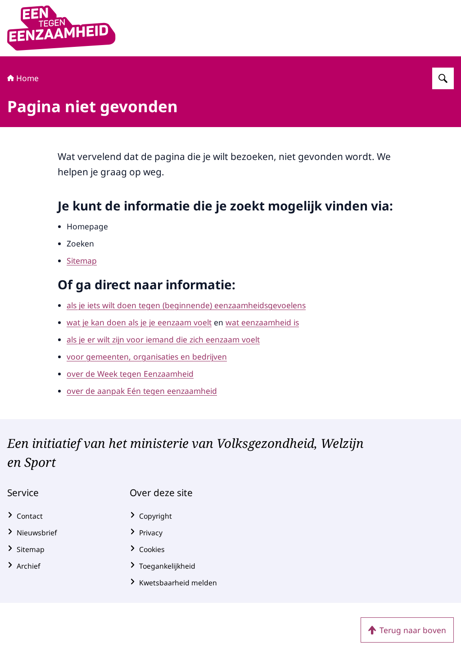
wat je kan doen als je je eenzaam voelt (139, 322)
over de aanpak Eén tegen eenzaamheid (142, 390)
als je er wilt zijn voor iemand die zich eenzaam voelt (163, 339)
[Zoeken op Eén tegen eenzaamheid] (443, 78)
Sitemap (82, 260)
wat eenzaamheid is (262, 322)
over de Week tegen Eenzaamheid (130, 373)
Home (27, 78)
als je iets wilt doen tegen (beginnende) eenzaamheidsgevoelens (186, 305)
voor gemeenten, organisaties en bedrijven (147, 356)
